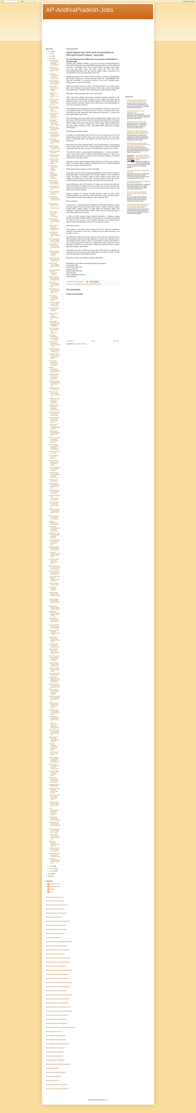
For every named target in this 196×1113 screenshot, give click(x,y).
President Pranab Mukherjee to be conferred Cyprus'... (54, 253)
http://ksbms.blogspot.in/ (52, 1068)
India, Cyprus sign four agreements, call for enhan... (54, 259)
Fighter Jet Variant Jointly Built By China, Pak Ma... (54, 548)
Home (93, 341)
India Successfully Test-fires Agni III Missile (54, 669)
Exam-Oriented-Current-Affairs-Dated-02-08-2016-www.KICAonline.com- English (142, 158)
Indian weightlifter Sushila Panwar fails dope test (54, 82)
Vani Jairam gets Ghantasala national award (54, 645)
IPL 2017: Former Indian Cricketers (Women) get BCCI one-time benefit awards (137, 193)
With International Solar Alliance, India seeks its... (54, 517)
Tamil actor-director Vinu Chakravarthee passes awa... (54, 498)
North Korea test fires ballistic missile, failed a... (54, 182)
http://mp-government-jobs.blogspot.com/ (57, 974)
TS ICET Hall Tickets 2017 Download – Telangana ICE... (54, 726)
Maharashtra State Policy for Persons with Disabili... (54, 791)
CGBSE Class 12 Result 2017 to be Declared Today (54, 705)
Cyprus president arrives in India (54, 584)
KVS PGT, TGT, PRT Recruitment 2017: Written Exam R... (54, 440)
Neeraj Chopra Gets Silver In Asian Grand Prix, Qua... (54, 542)
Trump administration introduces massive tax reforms (53, 811)
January (51, 871)
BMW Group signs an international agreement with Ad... (54, 511)
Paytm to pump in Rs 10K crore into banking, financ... (54, 567)
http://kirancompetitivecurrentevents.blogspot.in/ (59, 941)
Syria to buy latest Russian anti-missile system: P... (54, 505)
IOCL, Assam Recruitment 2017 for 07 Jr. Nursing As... (53, 363)
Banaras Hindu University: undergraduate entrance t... (54, 739)
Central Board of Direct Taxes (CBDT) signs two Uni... (54, 234)
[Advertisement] (95, 32)
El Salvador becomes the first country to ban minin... (54, 554)
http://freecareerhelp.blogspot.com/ (55, 925)
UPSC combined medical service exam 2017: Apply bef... (54, 692)
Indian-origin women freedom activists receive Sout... (54, 141)
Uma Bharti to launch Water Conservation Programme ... (53, 780)
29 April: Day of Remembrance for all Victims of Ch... (54, 221)
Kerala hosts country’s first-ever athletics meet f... (53, 298)
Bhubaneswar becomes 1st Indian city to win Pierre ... (54, 639)
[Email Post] (87, 281)
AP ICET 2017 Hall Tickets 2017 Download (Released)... (54, 401)
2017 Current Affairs (76, 284)
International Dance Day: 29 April (54, 155)
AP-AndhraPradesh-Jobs (79, 9)
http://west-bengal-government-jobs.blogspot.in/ (59, 995)
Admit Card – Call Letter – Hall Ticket (54, 753)
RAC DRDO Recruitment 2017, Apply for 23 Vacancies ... (54, 337)
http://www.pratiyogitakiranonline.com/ (56, 1084)
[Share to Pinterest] (98, 282)
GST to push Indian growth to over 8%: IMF (54, 193)
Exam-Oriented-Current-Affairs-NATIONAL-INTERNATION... (54, 63)
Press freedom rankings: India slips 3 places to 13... (54, 620)
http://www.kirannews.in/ (52, 1080)
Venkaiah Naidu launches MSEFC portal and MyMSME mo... (54, 475)
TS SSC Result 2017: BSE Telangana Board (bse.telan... (54, 426)
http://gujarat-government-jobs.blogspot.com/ (58, 1007)
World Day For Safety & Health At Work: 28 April (54, 607)
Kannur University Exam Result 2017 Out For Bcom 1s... (54, 420)
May (50, 56)
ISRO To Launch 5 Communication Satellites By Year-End (54, 658)
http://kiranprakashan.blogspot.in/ (55, 901)
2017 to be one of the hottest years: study (54, 187)
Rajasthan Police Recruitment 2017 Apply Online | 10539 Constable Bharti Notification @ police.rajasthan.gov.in (137, 132)
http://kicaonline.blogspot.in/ (53, 917)
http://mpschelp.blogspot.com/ (54, 1031)
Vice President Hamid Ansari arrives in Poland (54, 818)
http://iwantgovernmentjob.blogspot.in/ (56, 946)
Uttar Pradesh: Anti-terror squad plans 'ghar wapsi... (54, 797)
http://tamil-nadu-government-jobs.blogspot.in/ (58, 982)
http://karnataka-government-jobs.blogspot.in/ (58, 986)
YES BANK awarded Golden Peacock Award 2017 (54, 861)
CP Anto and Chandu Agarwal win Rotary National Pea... (54, 529)
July (50, 53)
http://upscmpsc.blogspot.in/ (53, 1076)
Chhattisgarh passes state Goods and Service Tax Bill (54, 122)
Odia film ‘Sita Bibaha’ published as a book (54, 95)
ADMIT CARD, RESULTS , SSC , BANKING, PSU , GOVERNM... (54, 324)
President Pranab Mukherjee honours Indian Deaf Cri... (54, 102)
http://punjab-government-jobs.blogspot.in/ (57, 978)
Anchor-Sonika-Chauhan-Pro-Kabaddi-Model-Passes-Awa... (54, 134)
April (50, 58)
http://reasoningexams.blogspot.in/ (55, 1048)
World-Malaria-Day (96, 284)
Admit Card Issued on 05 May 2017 (137, 121)
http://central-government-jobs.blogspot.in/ (57, 999)
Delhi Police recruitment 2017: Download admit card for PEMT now (138, 182)
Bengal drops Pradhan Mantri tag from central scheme (54, 614)
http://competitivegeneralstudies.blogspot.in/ (58, 1064)
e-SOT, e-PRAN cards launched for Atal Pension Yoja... (54, 837)
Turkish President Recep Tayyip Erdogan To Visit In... (54, 601)
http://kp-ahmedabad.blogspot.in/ (55, 933)
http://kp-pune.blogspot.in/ (53, 937)
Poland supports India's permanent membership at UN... (54, 316)
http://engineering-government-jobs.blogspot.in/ (59, 970)
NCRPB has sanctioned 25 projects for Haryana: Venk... (54, 76)
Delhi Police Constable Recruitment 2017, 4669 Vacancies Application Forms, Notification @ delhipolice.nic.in (138, 144)
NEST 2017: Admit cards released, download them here (54, 732)
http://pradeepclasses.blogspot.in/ (55, 954)
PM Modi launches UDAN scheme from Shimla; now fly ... (54, 825)
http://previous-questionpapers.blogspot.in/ (58, 921)
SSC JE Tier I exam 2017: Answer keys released (54, 413)
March (51, 866)
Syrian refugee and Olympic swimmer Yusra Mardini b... (54, 579)
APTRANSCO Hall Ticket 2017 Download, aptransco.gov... (54, 408)
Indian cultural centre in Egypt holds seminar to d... (54, 265)
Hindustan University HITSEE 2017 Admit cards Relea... (53, 746)
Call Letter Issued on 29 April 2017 (54, 388)
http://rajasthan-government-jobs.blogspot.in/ (58, 958)
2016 (49, 874)
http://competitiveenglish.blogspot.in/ (56, 1039)
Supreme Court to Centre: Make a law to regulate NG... (54, 804)
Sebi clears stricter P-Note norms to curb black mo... (54, 849)
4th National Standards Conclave (52, 589)
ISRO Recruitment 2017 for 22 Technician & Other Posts (54, 377)
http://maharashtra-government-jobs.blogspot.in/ (59, 1011)
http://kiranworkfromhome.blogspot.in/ (56, 929)
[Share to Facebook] (96, 282)
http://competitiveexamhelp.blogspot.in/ (56, 1023)
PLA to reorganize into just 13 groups (54, 457)
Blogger (105, 1100)
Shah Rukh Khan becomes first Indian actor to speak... (53, 161)
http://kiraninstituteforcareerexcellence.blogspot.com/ (60, 1027)
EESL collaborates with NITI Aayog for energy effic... (54, 240)
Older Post (116, 341)
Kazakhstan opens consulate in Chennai (54, 309)
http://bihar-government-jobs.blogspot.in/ (57, 1003)
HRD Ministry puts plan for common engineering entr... (54, 291)
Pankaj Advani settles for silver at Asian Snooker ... (54, 199)
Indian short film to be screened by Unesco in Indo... (54, 626)
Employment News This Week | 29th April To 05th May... (54, 383)
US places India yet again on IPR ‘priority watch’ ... (54, 304)
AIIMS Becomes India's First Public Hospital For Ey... (54, 651)
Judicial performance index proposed (54, 523)
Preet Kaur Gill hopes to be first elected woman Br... (54, 69)
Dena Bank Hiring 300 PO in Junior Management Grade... (54, 356)
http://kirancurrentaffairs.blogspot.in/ (56, 1072)
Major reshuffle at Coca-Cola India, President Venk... (54, 278)
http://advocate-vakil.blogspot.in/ (55, 909)
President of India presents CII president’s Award (54, 773)
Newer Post (70, 341)
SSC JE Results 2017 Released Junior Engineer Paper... (54, 712)
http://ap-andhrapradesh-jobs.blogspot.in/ (57, 1088)
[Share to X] (94, 282)
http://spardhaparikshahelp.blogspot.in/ (56, 905)
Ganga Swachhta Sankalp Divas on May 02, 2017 (54, 147)
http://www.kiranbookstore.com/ (54, 897)
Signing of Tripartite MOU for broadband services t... (54, 272)
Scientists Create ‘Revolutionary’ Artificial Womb (54, 664)
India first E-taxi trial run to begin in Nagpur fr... (54, 469)
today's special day (86, 284)
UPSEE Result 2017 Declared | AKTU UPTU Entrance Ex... (54, 698)
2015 (49, 876)
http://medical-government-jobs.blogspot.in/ (58, 962)
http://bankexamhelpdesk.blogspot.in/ (56, 913)
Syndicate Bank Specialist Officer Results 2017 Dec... (54, 433)
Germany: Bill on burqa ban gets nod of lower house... (54, 463)
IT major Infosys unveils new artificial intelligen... (53, 168)
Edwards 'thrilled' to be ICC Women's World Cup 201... (54, 572)
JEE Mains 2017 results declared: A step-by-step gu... (54, 719)
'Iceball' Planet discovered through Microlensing (53, 214)
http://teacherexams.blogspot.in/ (54, 1052)
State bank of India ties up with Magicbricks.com (135, 111)
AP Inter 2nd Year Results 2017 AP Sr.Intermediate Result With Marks (136, 100)
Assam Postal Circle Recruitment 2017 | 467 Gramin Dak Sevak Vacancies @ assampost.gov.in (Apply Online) (138, 206)
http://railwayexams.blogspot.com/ (55, 1060)
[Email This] (90, 282)
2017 (49, 51)
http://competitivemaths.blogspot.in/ (55, 1035)
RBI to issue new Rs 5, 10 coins (54, 452)
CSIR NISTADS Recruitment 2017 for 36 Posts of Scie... (54, 344)
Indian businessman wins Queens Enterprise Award (54, 855)
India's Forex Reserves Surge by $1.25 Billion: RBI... (54, 284)
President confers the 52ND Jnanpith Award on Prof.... (54, 633)
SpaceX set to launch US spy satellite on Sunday (54, 88)
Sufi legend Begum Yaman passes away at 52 (54, 492)
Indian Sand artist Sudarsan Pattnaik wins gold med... (54, 116)
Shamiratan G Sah (55, 884)
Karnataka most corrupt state (53, 480)
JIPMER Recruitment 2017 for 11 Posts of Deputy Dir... (54, 370)
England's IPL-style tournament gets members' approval (54, 536)
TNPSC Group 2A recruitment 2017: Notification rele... (54, 685)
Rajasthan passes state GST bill (54, 785)
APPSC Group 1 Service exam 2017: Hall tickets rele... (54, 394)
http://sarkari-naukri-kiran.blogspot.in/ (56, 1019)
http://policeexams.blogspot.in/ (54, 1056)
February (52, 868)
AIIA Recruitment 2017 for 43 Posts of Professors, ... (54, 350)
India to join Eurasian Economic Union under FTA (54, 843)
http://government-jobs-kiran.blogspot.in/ (57, 1015)
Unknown (52, 889)
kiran (51, 892)
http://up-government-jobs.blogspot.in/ (56, 990)
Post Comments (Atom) (80, 344)
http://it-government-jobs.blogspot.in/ (56, 966)
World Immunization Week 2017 (54, 152)
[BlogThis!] (92, 282)
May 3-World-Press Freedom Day (54, 674)
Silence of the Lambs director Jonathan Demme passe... (54, 766)
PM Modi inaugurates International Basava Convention (53, 175)
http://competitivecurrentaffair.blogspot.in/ (57, 1044)
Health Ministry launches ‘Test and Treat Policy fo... (54, 246)
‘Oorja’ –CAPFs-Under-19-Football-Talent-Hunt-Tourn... (54, 228)
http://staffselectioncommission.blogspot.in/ (58, 950)
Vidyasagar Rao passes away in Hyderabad (54, 128)
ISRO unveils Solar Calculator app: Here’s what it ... (54, 831)
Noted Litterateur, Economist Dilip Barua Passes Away (54, 486)
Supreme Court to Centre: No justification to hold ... (54, 561)
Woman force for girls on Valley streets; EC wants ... (54, 595)
